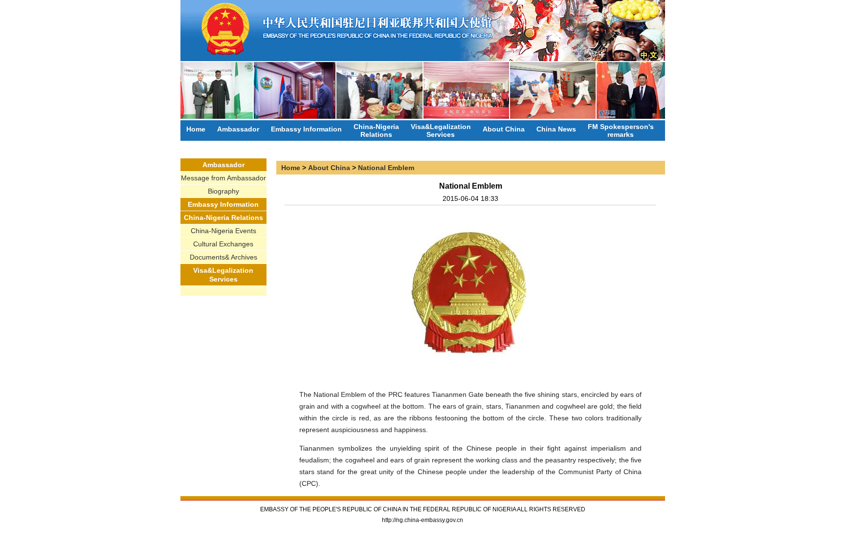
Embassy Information (306, 129)
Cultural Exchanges (223, 244)
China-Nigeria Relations (223, 217)
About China (504, 129)
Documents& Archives (223, 257)
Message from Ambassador (223, 178)
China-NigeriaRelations (376, 130)
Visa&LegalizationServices (441, 130)
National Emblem (386, 168)
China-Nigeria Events (223, 231)
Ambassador (238, 129)
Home (195, 129)
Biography (223, 191)
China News (556, 129)
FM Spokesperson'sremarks (621, 130)
